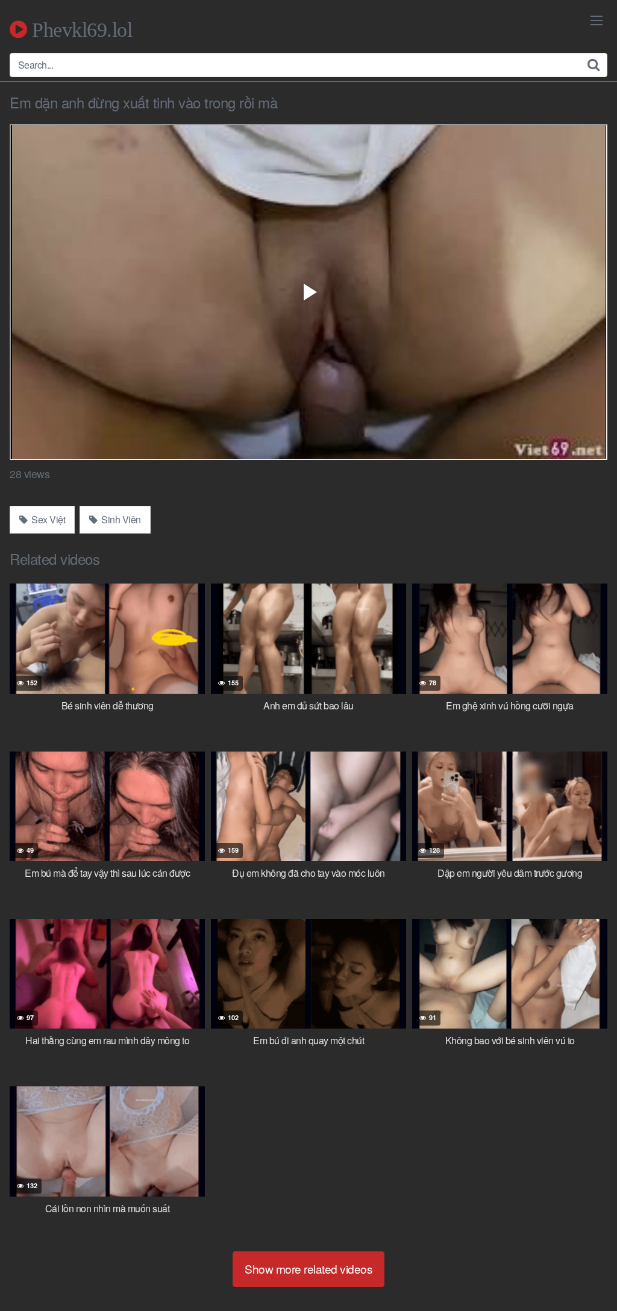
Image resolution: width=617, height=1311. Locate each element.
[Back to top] (584, 1272)
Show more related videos (308, 1268)
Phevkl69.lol (79, 29)
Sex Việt (48, 519)
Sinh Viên (120, 519)
